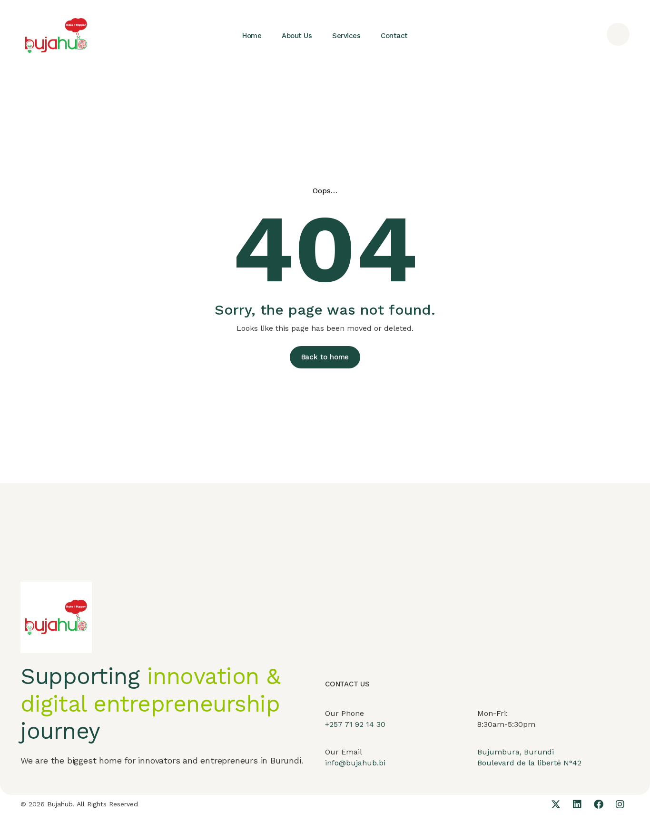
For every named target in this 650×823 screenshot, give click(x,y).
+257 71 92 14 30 (355, 724)
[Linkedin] (577, 804)
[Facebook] (598, 804)
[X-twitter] (555, 804)
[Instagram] (620, 804)
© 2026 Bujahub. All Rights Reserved (79, 804)
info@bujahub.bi (355, 762)
